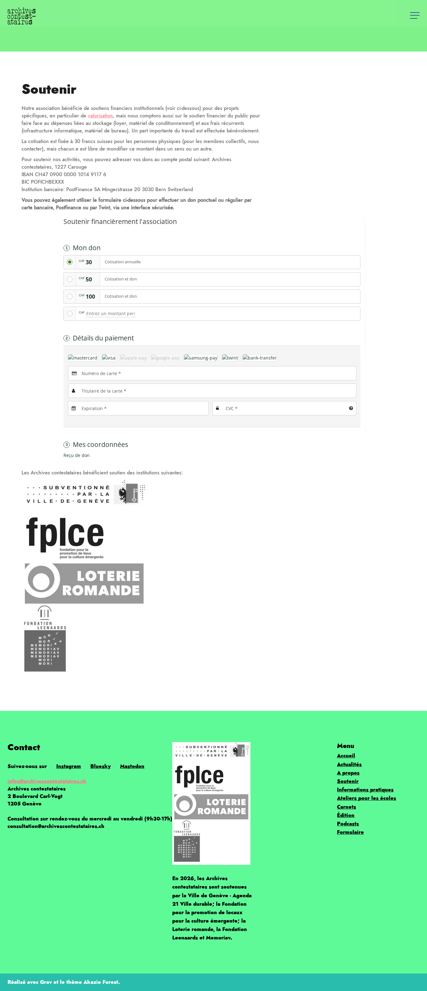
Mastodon (132, 766)
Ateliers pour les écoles (366, 798)
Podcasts (348, 823)
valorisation (100, 115)
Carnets (346, 806)
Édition (345, 815)
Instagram (68, 766)
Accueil (346, 755)
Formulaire (350, 832)
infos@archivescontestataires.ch (47, 781)
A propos (348, 772)
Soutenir (348, 781)
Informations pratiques (365, 789)
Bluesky (100, 766)
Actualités (349, 764)
